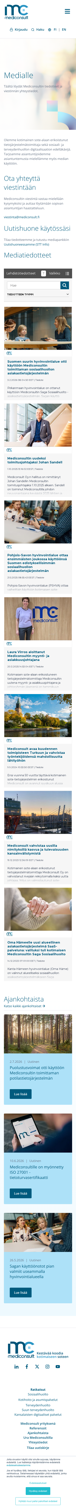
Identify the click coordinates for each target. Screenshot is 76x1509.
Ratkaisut (37, 1389)
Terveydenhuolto (38, 1405)
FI (55, 29)
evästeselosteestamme (18, 1465)
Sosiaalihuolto (38, 1394)
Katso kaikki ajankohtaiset (23, 1006)
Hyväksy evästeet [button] (38, 1491)
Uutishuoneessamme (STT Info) (26, 244)
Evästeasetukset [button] (37, 1483)
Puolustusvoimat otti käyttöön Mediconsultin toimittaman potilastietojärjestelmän (37, 1073)
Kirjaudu (21, 29)
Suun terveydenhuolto (38, 1410)
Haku (40, 29)
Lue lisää (20, 1094)
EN (64, 29)
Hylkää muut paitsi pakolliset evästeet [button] (38, 1501)
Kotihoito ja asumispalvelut (37, 1400)
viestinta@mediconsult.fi (22, 217)
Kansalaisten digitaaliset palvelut (38, 1414)
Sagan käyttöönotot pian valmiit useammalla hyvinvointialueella (32, 1271)
